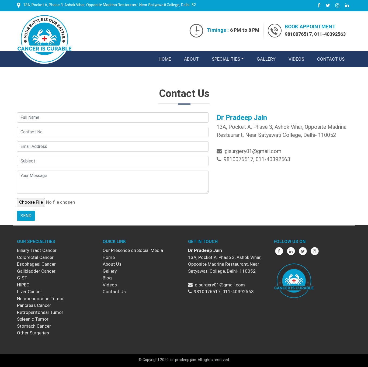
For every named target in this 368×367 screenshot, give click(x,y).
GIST (22, 278)
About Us (112, 264)
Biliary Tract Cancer (37, 250)
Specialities (226, 59)
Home (166, 59)
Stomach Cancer (34, 326)
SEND (26, 215)
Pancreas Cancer (34, 305)
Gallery (266, 59)
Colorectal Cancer (35, 257)
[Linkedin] (291, 251)
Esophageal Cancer (36, 264)
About (191, 59)
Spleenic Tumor (32, 319)
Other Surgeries (33, 332)
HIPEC (23, 285)
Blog (107, 278)
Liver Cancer (29, 291)
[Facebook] (279, 251)
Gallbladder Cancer (36, 271)
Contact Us (331, 59)
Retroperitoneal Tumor (40, 312)
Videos (296, 59)
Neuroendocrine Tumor (40, 298)
